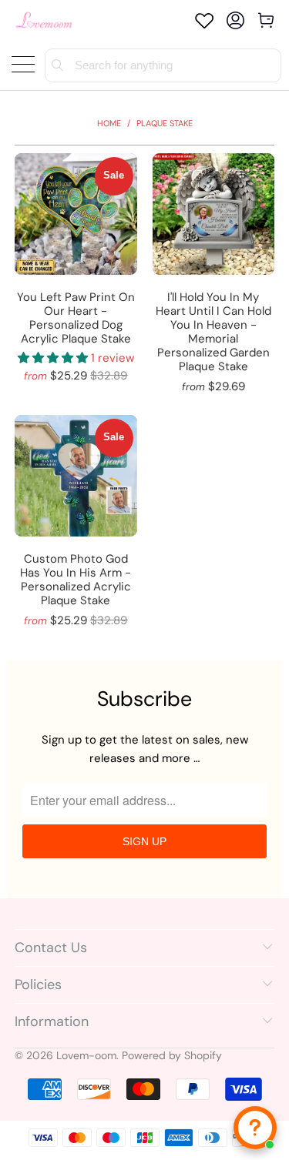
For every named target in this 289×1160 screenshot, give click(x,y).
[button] (53, 358)
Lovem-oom (86, 1055)
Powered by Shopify (172, 1055)
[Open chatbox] (255, 1127)
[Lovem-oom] (44, 20)
